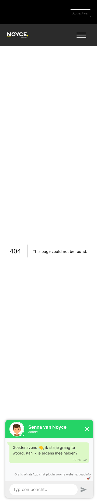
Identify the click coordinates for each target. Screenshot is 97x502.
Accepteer (80, 13)
